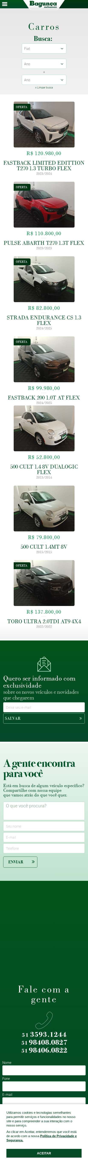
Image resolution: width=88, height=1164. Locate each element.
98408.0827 (44, 1043)
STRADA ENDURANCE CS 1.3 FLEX (44, 320)
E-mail (7, 1095)
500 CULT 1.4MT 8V (44, 547)
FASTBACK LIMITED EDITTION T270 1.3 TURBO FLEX (44, 166)
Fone (6, 1079)
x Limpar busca (44, 87)
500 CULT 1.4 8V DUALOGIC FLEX (44, 469)
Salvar (13, 718)
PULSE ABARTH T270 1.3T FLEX (44, 243)
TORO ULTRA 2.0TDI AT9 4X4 (44, 621)
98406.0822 (44, 1050)
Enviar (15, 862)
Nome (6, 1063)
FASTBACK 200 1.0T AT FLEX (44, 397)
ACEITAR (44, 1153)
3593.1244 (44, 1035)
